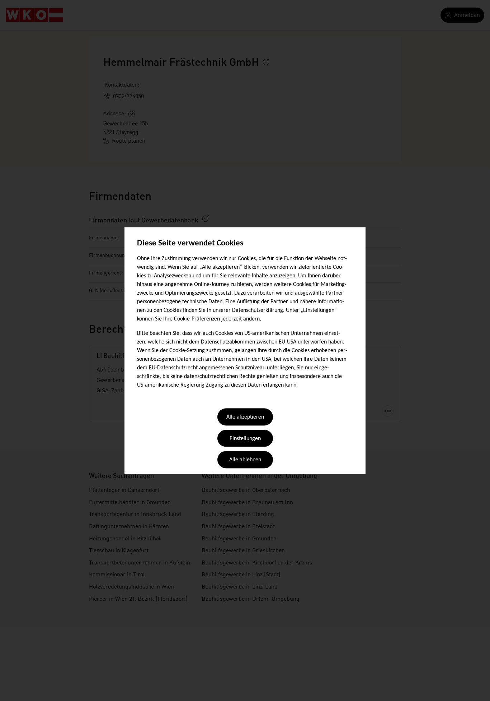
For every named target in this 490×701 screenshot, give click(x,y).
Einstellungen (245, 439)
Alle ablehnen (245, 460)
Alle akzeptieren (245, 417)
